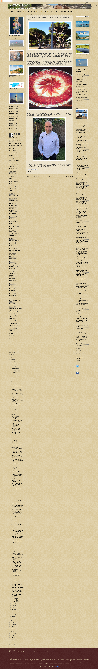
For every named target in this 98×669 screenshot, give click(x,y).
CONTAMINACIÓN (13, 195)
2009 (12, 641)
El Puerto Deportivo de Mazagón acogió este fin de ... (16, 541)
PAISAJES (11, 276)
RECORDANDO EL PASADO (15, 300)
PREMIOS (11, 290)
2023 (12, 359)
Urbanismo (11, 332)
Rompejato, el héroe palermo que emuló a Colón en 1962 (82, 337)
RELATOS (11, 303)
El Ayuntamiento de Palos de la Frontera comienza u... (17, 496)
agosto (13, 603)
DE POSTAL (12, 203)
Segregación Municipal (14, 308)
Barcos (10, 183)
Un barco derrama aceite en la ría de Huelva (16, 445)
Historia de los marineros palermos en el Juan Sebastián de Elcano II (81, 183)
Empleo (11, 218)
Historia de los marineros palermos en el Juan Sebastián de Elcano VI (81, 198)
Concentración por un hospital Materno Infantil (16, 412)
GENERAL (11, 235)
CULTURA (57, 11)
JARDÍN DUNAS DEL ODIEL (15, 145)
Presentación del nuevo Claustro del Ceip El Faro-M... (16, 500)
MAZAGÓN (26, 11)
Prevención (11, 292)
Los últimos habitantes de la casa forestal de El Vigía (82, 287)
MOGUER (33, 11)
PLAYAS (11, 287)
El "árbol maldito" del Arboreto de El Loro (80, 134)
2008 (12, 642)
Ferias (10, 223)
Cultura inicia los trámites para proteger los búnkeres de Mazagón (82, 126)
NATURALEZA (12, 263)
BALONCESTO (12, 181)
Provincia (11, 295)
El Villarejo (78, 172)
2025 (12, 356)
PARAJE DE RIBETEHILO (15, 143)
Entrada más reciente (32, 176)
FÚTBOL (11, 231)
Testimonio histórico (80, 345)
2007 (12, 644)
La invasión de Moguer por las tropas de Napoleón (81, 238)
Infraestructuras (12, 247)
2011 (12, 637)
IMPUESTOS (12, 243)
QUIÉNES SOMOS (19, 11)
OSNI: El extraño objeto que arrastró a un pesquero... (16, 566)
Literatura (11, 253)
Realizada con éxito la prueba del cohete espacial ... (16, 471)
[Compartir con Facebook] (35, 169)
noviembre (14, 364)
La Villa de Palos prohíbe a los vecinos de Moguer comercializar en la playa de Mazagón (82, 253)
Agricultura (12, 155)
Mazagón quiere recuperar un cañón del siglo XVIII (82, 304)
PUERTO (11, 297)
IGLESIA (11, 242)
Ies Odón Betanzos (13, 240)
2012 (12, 635)
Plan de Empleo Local (16, 509)
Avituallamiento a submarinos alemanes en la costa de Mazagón (82, 123)
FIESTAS (11, 225)
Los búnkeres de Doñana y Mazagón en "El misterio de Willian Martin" (82, 259)
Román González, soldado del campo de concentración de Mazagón (82, 333)
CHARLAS (11, 186)
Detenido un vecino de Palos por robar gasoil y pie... (17, 525)
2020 (12, 620)
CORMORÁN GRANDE (81, 78)
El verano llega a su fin (16, 466)
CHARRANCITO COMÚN (81, 76)
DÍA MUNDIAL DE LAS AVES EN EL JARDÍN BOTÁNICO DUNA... (16, 379)
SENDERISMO (12, 313)
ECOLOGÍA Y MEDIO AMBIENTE (14, 211)
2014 (12, 631)
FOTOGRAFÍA (12, 230)
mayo (13, 609)
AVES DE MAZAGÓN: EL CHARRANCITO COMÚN (17, 595)
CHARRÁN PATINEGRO (81, 74)
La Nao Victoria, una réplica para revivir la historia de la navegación (82, 241)
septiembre (14, 368)
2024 (12, 357)
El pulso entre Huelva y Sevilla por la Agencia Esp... (16, 521)
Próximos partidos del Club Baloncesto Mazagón (16, 371)
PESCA (11, 283)
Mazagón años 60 (79, 291)
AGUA (10, 157)
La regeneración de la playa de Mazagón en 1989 (82, 245)
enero (13, 616)
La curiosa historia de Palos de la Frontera (82, 227)
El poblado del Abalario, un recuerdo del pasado (82, 166)
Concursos (33, 171)
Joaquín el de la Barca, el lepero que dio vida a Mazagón (81, 212)
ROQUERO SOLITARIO (81, 95)
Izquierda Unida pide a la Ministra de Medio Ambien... (16, 562)
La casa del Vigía (79, 222)
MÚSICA (11, 261)
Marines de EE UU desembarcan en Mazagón (81, 289)
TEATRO (11, 320)
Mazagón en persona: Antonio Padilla (80, 296)
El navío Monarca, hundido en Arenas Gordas (81, 159)
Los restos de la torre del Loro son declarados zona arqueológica (82, 274)
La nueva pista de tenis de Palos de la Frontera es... (17, 531)
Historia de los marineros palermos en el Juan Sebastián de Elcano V (81, 194)
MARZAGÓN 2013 (13, 128)
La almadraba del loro (80, 218)
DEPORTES (63, 11)
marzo (13, 612)
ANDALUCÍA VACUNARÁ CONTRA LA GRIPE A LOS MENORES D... (17, 425)
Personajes (11, 281)
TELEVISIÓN (12, 323)
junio (13, 607)
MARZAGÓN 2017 (13, 121)
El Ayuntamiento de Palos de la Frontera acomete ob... (17, 386)
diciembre (14, 363)
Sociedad (11, 315)
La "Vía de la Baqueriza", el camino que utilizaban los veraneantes (81, 216)
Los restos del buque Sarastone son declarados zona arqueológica (81, 278)
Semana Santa (12, 311)
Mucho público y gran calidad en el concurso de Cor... (16, 456)
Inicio (12, 11)
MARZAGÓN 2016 (13, 123)
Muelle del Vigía (79, 316)
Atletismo (11, 173)
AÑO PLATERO (12, 164)
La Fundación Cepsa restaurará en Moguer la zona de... (17, 400)
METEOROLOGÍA (13, 256)
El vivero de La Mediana (81, 174)
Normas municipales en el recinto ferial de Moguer (17, 588)
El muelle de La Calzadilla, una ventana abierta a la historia (81, 154)
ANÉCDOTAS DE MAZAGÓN (15, 160)
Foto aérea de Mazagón (16, 551)
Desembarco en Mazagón (81, 132)
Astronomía (12, 171)
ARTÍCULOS (12, 168)
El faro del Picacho (80, 145)
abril (13, 611)
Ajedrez (11, 158)
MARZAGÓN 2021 (13, 115)
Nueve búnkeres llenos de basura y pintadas (81, 321)
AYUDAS (11, 180)
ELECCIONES (12, 216)
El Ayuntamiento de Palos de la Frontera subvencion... (17, 545)
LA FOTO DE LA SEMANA (15, 250)
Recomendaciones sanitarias (15, 516)
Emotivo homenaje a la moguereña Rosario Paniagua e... (16, 408)
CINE (10, 190)
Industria (11, 245)
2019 (12, 622)
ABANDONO (12, 150)
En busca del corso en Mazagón (16, 481)
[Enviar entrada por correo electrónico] (29, 169)
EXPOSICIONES (13, 221)
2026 (12, 354)
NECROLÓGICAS (13, 266)
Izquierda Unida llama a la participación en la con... (16, 390)
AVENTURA (12, 174)
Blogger (57, 666)
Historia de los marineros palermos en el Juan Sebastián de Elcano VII (81, 202)
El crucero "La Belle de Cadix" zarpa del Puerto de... (17, 460)
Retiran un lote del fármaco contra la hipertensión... (15, 574)
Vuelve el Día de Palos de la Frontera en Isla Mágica (16, 484)
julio (13, 605)
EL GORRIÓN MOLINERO (81, 84)
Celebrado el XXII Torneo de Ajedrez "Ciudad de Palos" (16, 448)
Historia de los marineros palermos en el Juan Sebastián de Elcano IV (81, 191)
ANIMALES (12, 163)
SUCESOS (70, 11)
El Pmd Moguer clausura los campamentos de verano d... (16, 581)
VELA (10, 335)
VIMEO (77, 355)
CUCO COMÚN (79, 81)
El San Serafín (14, 397)
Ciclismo (11, 188)
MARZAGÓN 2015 (13, 125)
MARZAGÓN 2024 (13, 110)
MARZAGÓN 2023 (13, 111)
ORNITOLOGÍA (12, 273)
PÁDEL (11, 275)
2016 (12, 628)
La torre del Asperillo (80, 246)
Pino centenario (79, 328)
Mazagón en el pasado (80, 293)
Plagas (10, 285)
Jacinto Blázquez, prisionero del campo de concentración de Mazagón (82, 208)
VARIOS (11, 333)
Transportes (12, 328)
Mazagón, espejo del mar (81, 308)
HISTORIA (50, 11)
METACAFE (78, 358)
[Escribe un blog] (32, 169)
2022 (12, 361)
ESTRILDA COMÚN (80, 86)
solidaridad (11, 316)
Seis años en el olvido (80, 341)
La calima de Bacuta (80, 220)
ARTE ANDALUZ (79, 350)
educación (11, 214)
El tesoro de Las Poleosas (81, 171)
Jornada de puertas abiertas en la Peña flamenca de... (16, 404)
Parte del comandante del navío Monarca (81, 323)
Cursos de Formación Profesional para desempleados (16, 429)
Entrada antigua (68, 176)
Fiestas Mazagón (13, 226)
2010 (12, 639)
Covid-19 (11, 197)
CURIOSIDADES (13, 200)
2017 (12, 626)
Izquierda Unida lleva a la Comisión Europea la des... (17, 537)
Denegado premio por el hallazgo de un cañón (81, 130)
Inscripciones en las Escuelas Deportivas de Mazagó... (17, 554)
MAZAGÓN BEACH (19, 5)
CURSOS (11, 202)
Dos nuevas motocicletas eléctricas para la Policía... (16, 558)
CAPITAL (11, 185)
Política (11, 288)
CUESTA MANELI (13, 139)
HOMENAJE (12, 238)
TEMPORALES (12, 325)
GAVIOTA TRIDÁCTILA (81, 89)
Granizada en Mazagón (16, 503)
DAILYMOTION (79, 357)
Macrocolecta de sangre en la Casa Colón (16, 421)
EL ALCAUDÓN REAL (81, 83)
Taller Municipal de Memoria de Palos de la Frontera (17, 438)
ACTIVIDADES (12, 151)
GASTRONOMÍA (13, 233)
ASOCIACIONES (13, 169)
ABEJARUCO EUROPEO (81, 69)
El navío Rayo (79, 161)
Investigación (12, 248)
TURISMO (11, 330)
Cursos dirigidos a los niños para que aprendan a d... (16, 417)
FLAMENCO (12, 228)
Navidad (11, 265)
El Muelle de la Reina (80, 156)
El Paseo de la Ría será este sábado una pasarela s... (16, 548)
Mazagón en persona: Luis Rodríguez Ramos (81, 298)
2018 (12, 624)
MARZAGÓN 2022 (13, 113)
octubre (13, 366)
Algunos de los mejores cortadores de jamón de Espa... (17, 475)
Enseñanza (11, 220)
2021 (12, 618)
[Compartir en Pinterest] (36, 169)
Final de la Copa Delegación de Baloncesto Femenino (16, 441)
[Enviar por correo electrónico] (31, 169)
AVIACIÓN (11, 176)
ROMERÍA (11, 304)
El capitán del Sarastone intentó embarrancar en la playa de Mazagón (81, 137)
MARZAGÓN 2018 (13, 120)
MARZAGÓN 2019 (13, 118)
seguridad (11, 310)
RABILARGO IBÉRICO (80, 94)
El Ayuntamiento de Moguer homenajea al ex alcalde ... (16, 375)
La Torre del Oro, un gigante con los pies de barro (82, 249)
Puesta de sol (12, 298)
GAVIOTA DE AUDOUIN (81, 88)
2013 (12, 633)
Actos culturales (13, 153)
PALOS (39, 11)
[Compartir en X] (33, 169)
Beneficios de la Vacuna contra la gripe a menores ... (16, 382)
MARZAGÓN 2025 (13, 108)
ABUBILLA (78, 71)
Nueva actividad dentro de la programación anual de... (17, 506)
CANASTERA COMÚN (81, 72)
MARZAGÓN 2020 (13, 116)
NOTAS (11, 268)
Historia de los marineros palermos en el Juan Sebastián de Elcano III (81, 187)
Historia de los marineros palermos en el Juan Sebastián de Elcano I (81, 179)
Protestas (11, 293)
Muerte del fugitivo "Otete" (81, 318)
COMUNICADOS (13, 191)
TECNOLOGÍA (12, 321)
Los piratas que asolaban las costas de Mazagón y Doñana (82, 263)
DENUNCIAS (12, 205)
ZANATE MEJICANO (80, 100)
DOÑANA (44, 11)
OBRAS (11, 270)
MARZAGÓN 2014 (13, 126)
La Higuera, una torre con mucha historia (81, 235)
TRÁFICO (11, 326)
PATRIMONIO (12, 280)
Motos (10, 259)
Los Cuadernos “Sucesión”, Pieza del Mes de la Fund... (16, 488)
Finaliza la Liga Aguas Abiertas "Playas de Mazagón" (16, 570)
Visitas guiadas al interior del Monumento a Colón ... (17, 394)
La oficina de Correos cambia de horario (16, 468)
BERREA (13, 435)
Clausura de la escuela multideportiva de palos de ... (17, 578)
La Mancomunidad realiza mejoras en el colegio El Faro (17, 452)
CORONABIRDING (80, 79)
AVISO (10, 178)
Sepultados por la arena (81, 343)
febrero (13, 614)
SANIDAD (11, 306)
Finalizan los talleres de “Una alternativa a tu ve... (16, 591)
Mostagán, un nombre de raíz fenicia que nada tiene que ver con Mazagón (82, 314)
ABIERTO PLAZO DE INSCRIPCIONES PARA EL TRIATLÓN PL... (17, 512)
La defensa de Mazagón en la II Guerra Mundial (82, 233)
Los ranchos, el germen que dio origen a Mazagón (81, 271)
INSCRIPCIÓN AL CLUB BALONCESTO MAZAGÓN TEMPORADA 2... (16, 600)
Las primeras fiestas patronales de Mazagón (81, 256)
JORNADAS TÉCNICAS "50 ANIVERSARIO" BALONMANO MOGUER (16, 493)
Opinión (11, 271)
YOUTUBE (78, 360)
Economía (11, 213)
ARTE (10, 166)
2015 (12, 629)
